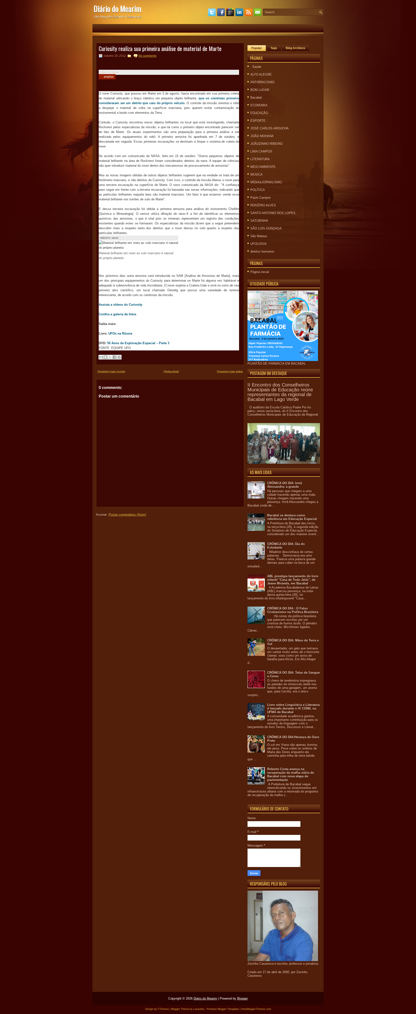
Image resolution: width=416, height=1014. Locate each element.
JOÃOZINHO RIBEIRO (266, 144)
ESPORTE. (258, 120)
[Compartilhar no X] (110, 357)
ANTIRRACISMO (262, 82)
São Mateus (258, 236)
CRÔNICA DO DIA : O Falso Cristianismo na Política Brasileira (292, 610)
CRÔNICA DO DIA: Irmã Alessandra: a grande (284, 484)
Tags (274, 48)
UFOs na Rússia (119, 333)
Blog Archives (295, 48)
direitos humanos (262, 251)
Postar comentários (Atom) (127, 514)
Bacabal (256, 97)
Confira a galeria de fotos (117, 314)
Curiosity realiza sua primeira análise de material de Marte (160, 48)
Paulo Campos (260, 197)
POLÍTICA (257, 190)
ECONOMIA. (259, 105)
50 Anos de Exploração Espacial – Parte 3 (138, 343)
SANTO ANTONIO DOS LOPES (272, 213)
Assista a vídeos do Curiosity (120, 304)
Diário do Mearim (117, 8)
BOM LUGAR (259, 90)
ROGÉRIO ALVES (263, 205)
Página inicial (171, 371)
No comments (147, 55)
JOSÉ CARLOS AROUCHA (269, 128)
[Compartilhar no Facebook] (114, 357)
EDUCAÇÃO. (259, 113)
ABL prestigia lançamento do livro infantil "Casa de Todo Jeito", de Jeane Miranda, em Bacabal (292, 579)
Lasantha (198, 1009)
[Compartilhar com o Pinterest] (119, 357)
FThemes (163, 1009)
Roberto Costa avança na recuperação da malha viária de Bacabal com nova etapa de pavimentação (290, 774)
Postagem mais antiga (230, 371)
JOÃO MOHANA (262, 136)
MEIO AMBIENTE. (263, 167)
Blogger (242, 998)
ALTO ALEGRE (261, 74)
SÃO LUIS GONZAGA (266, 228)
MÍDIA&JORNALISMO (266, 182)
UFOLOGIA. (258, 244)
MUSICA (256, 174)
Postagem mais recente (111, 371)
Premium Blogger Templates (223, 1009)
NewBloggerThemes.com (256, 1009)
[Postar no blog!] (105, 357)
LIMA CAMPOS (261, 151)
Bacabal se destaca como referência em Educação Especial (292, 517)
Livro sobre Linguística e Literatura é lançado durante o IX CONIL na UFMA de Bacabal (293, 708)
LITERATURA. (260, 159)
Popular (256, 48)
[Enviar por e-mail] (100, 357)
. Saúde (255, 67)
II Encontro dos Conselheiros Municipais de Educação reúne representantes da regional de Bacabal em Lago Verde (280, 392)
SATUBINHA (259, 220)
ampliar (109, 76)
